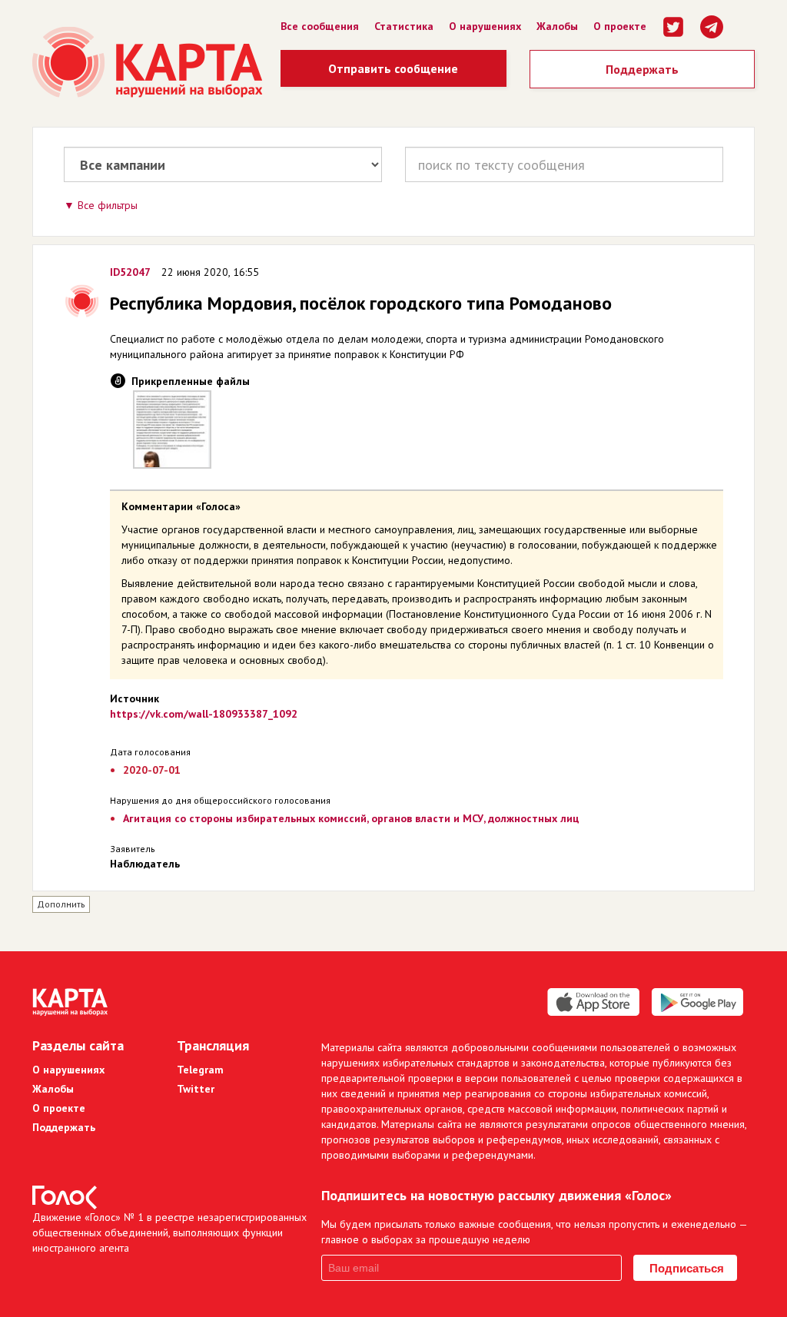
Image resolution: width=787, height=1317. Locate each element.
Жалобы (557, 26)
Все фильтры (108, 205)
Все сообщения (320, 26)
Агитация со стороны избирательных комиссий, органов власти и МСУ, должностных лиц (351, 818)
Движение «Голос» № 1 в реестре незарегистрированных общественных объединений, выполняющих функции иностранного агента (169, 1232)
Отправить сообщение (393, 68)
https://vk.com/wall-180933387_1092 (203, 714)
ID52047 (130, 272)
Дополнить (61, 904)
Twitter (195, 1089)
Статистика (403, 26)
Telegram (200, 1069)
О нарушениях (485, 26)
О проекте (619, 26)
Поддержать (642, 69)
